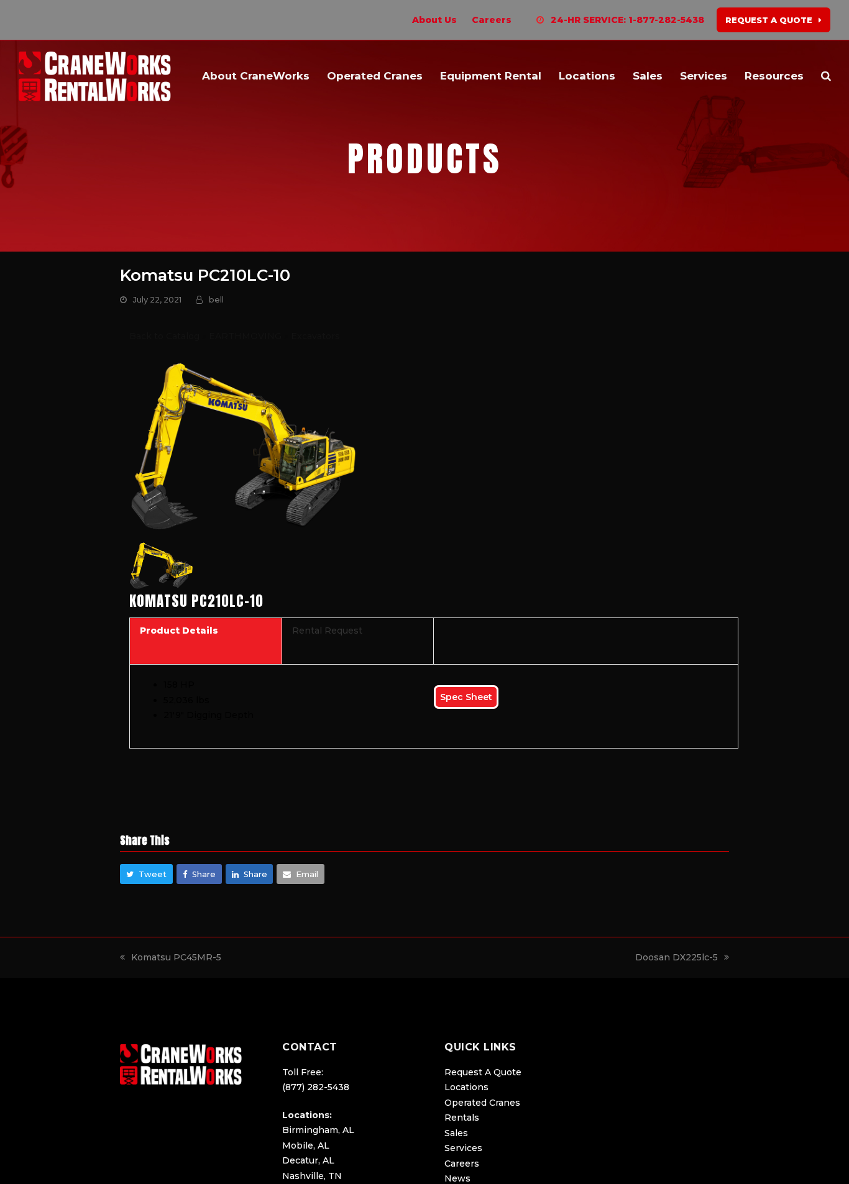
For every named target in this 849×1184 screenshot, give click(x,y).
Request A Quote (482, 1072)
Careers (461, 1163)
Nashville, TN (312, 1176)
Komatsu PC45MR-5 (176, 957)
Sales (456, 1133)
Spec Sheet (466, 697)
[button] (826, 76)
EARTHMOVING (246, 336)
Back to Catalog (165, 336)
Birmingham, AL (318, 1130)
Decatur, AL (308, 1160)
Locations (466, 1087)
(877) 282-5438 (315, 1087)
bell (216, 299)
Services (463, 1148)
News (457, 1178)
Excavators (315, 336)
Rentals (461, 1117)
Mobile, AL (305, 1145)
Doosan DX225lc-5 (676, 957)
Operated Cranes (482, 1102)
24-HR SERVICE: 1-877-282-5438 (627, 19)
